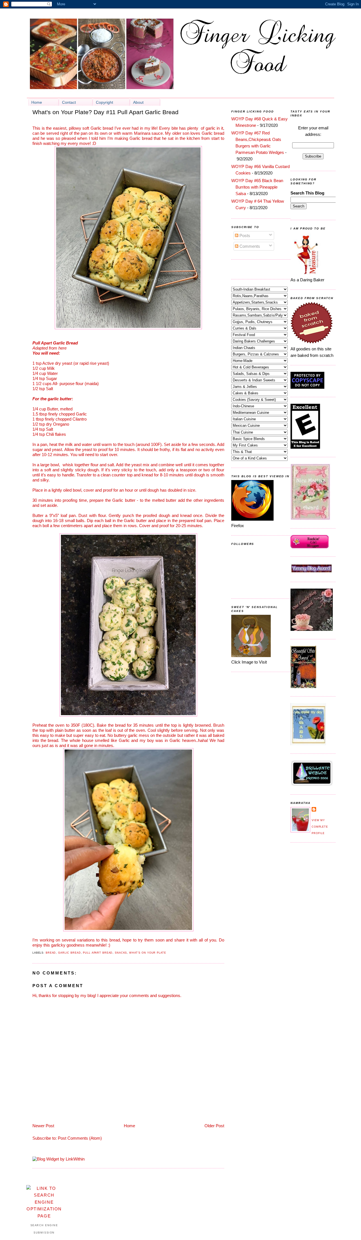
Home (129, 1125)
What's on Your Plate (147, 952)
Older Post (214, 1125)
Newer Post (43, 1125)
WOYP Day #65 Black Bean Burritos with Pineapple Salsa (257, 187)
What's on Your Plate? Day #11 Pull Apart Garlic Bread (105, 112)
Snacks (121, 952)
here (62, 348)
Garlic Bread (69, 952)
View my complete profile (320, 827)
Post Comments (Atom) (80, 1138)
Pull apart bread (98, 952)
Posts (244, 235)
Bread (51, 952)
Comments (249, 246)
